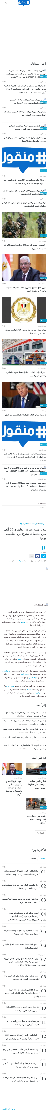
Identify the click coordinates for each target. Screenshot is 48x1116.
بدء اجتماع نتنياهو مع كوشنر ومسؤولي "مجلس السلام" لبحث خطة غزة (24, 900)
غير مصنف (33, 523)
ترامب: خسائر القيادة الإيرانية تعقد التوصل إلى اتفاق (25, 415)
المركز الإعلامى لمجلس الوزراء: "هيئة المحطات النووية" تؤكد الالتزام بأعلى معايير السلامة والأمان (25, 993)
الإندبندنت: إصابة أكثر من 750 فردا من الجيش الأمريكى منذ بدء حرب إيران (24, 247)
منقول (28, 689)
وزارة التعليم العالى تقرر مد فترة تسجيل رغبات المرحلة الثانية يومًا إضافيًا (24, 886)
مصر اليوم (24, 523)
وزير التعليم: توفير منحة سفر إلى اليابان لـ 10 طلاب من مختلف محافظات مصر (25, 977)
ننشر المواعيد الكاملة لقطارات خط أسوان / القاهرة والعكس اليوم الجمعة (26, 374)
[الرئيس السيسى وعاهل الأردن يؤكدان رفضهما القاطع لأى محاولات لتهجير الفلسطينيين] (24, 192)
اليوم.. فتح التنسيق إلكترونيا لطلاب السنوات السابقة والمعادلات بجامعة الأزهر (26, 289)
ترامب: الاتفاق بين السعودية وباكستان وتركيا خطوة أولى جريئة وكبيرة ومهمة (25, 932)
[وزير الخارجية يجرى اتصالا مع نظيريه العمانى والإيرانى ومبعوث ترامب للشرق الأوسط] (24, 127)
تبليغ (10, 561)
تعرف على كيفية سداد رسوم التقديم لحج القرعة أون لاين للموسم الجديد (26, 1023)
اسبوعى (43, 858)
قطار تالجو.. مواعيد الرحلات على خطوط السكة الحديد (37, 784)
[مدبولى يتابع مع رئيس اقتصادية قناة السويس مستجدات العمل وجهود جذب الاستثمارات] (24, 101)
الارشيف (42, 523)
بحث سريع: (41, 503)
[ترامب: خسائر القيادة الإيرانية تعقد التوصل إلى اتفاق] (24, 395)
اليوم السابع (6, 671)
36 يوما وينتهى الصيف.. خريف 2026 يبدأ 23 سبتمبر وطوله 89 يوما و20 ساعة (26, 1009)
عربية (23, 622)
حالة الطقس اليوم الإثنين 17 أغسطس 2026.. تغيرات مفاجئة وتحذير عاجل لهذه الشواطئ (25, 872)
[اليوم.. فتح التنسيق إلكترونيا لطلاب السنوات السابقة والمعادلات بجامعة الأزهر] (24, 267)
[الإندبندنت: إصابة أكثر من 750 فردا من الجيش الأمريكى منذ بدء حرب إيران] (24, 225)
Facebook (40, 833)
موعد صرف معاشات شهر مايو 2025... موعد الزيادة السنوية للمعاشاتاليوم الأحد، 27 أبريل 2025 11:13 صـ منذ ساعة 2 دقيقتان (25, 486)
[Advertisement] (24, 31)
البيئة (20, 659)
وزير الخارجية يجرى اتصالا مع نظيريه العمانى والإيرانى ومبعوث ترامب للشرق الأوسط (25, 139)
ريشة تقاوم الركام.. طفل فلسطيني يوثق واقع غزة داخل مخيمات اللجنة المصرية (24, 1051)
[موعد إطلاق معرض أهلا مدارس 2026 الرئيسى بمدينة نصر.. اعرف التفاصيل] (24, 310)
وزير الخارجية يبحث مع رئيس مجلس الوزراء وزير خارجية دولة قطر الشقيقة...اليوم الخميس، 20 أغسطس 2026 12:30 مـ (25, 961)
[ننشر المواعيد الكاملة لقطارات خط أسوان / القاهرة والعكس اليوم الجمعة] (24, 352)
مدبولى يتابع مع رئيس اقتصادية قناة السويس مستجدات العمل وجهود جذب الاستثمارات (25, 113)
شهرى (33, 858)
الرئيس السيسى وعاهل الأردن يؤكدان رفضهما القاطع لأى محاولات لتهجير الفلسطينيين (24, 204)
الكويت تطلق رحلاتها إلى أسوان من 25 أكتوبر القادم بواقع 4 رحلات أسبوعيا (24, 1065)
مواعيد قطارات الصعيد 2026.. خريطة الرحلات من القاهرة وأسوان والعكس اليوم (24, 1079)
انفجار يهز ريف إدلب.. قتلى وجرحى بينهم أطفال (36, 819)
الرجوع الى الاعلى (9, 1109)
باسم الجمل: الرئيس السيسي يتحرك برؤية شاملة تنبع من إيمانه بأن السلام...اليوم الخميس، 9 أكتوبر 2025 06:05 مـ (25, 457)
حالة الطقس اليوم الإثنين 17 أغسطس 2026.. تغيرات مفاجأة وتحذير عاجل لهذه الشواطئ (25, 1037)
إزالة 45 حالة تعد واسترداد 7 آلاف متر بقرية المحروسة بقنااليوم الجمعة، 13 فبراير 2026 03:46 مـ (25, 182)
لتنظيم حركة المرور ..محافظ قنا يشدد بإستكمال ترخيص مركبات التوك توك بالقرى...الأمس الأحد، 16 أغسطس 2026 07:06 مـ (27, 916)
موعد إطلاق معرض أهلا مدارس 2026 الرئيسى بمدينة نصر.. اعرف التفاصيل (25, 331)
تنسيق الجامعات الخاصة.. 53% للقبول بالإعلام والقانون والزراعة (24, 946)
